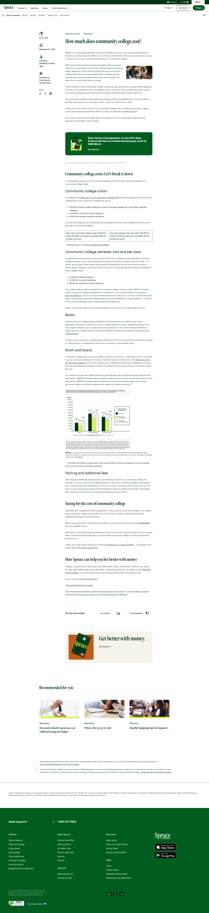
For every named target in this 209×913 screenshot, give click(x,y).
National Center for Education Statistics (98, 198)
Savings (33, 15)
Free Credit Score (16, 856)
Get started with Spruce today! (79, 585)
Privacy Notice (112, 869)
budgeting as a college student (120, 545)
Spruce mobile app (65, 852)
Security (61, 856)
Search (204, 15)
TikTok (109, 894)
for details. (59, 764)
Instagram (121, 894)
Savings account (64, 877)
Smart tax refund (16, 864)
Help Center (111, 840)
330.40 (80, 457)
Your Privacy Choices (35, 904)
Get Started (104, 646)
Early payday (14, 848)
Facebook (115, 894)
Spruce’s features (89, 579)
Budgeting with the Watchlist (21, 868)
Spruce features (16, 840)
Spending (34, 8)
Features (21, 8)
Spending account (65, 873)
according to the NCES (99, 245)
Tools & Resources (59, 8)
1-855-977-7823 (66, 822)
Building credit (52, 15)
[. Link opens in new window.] (18, 904)
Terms (108, 865)
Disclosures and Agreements (118, 877)
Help (168, 8)
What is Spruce (64, 844)
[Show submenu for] (26, 8)
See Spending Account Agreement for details (155, 772)
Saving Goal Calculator (116, 852)
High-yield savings (17, 844)
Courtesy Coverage (17, 860)
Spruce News (64, 15)
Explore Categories (13, 15)
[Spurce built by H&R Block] (165, 846)
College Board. (71, 334)
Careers (60, 860)
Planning (25, 15)
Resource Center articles (117, 844)
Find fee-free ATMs (65, 840)
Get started (93, 149)
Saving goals (14, 852)
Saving (45, 8)
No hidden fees (64, 848)
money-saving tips (89, 548)
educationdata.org (73, 296)
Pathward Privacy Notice (116, 873)
